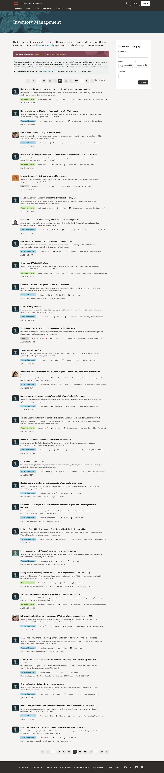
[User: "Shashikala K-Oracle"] (15, 374)
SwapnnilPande (100, 539)
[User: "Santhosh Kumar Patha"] (15, 222)
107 (76, 81)
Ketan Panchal (45, 295)
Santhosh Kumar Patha (48, 230)
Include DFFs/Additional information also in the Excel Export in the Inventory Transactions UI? (59, 705)
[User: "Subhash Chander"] (15, 200)
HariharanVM (45, 672)
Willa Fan (43, 694)
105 (65, 81)
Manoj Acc (44, 251)
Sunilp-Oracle (101, 384)
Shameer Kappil (101, 604)
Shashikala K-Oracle (47, 384)
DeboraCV (36, 186)
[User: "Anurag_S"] (15, 352)
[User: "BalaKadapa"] (15, 442)
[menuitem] (135, 3)
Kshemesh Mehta (46, 716)
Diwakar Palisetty (46, 121)
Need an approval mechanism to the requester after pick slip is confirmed (51, 483)
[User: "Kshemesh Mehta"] (15, 708)
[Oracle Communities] (127, 3)
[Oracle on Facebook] (125, 767)
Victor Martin (96, 251)
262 (87, 81)
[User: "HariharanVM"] (15, 662)
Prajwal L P (42, 164)
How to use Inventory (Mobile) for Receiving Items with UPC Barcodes (49, 111)
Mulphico (43, 738)
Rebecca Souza (93, 143)
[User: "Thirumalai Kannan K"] (15, 485)
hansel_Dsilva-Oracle (46, 583)
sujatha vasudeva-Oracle (40, 564)
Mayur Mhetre (45, 471)
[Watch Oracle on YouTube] (142, 767)
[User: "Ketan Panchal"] (15, 287)
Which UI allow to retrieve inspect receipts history (40, 132)
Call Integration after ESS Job (32, 461)
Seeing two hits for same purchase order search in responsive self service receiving (55, 572)
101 (44, 81)
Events (36, 8)
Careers (117, 767)
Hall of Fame (48, 8)
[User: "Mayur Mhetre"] (15, 463)
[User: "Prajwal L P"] (15, 156)
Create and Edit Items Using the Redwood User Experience (44, 285)
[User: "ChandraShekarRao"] (15, 596)
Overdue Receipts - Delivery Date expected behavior (42, 684)
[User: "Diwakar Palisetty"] (15, 113)
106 (71, 81)
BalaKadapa (44, 450)
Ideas (28, 8)
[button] (102, 79)
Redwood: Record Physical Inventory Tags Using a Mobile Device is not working (53, 529)
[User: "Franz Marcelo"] (15, 553)
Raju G (103, 230)
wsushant (98, 121)
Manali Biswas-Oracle (39, 298)
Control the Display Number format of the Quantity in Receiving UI (48, 198)
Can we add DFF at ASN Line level (34, 263)
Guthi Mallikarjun (38, 338)
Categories (18, 8)
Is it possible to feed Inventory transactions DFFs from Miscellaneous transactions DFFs (56, 616)
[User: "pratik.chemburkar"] (15, 265)
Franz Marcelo (45, 561)
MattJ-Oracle (94, 694)
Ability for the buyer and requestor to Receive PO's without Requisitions (50, 594)
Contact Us (48, 767)
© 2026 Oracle (23, 767)
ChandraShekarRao (45, 604)
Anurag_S (43, 360)
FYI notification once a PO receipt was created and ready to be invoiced (49, 551)
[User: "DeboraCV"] (15, 178)
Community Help (38, 767)
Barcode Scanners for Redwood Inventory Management (43, 176)
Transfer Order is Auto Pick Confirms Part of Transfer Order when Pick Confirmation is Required (60, 418)
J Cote (42, 143)
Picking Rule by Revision (30, 306)
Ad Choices (109, 767)
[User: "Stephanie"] (15, 420)
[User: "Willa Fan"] (15, 686)
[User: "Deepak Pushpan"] (15, 91)
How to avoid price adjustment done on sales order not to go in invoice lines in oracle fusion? (59, 154)
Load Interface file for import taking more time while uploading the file (49, 219)
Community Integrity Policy (82, 767)
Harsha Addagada (46, 648)
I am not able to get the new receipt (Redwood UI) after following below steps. (52, 396)
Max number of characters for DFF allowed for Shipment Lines (46, 241)
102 (50, 81)
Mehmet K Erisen (96, 317)
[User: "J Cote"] (15, 135)
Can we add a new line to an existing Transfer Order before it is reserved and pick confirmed (58, 638)
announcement (48, 71)
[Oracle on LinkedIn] (136, 767)
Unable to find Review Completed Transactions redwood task (45, 439)
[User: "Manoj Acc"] (15, 243)
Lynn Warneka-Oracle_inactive (42, 741)
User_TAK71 (44, 406)
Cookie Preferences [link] (97, 767)
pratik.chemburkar (45, 273)
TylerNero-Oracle (98, 471)
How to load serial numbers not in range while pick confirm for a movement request (55, 89)
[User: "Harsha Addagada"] (15, 640)
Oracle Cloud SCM (40, 54)
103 (55, 81)
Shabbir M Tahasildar (98, 428)
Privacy (56, 767)
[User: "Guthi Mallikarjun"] (15, 330)
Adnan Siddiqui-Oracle (39, 497)
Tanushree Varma (102, 208)
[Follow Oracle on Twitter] (130, 767)
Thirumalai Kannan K (47, 493)
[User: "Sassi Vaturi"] (15, 309)
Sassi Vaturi (44, 317)
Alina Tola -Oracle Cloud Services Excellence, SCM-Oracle (52, 586)
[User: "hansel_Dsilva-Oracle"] (15, 575)
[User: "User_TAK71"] (15, 398)
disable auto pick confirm (30, 350)
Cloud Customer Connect (32, 3)
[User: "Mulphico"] (15, 730)
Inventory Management (58, 54)
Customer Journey (63, 8)
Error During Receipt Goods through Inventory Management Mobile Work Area (53, 727)
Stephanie (42, 428)
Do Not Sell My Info (65, 767)
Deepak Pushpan (44, 99)
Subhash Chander (44, 208)
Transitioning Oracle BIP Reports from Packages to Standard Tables (48, 328)
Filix (91, 164)
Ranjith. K (94, 406)
